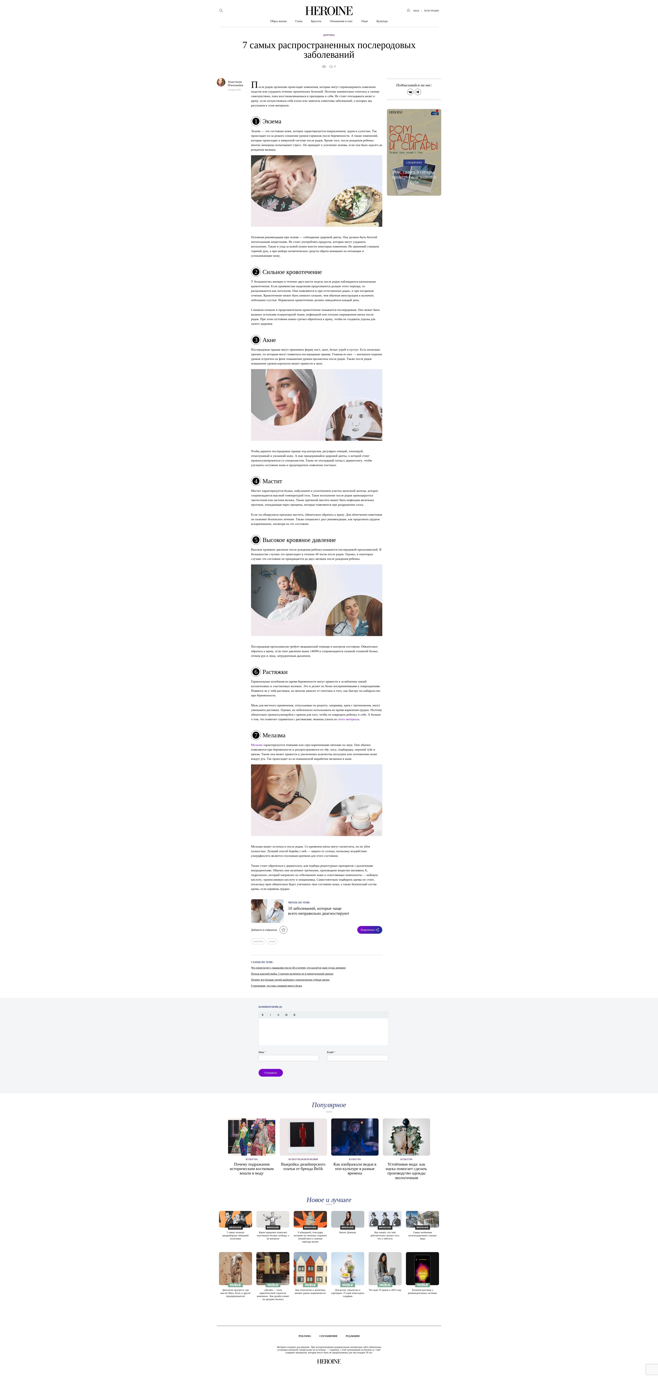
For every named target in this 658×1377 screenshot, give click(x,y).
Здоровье (329, 35)
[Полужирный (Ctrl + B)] (263, 1015)
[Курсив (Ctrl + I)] (270, 1015)
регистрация (431, 11)
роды (272, 941)
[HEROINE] (329, 10)
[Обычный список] (286, 1015)
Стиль (298, 21)
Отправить (270, 1072)
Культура (382, 21)
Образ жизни (278, 21)
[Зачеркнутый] (278, 1015)
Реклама (305, 1336)
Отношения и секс (341, 21)
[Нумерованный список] (294, 1015)
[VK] (410, 92)
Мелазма (257, 745)
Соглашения (328, 1336)
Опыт (364, 21)
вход (416, 11)
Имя (262, 1052)
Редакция (353, 1336)
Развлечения (309, 1159)
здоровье (258, 941)
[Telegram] (418, 92)
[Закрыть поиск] (650, 7)
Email (331, 1052)
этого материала (348, 719)
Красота (316, 21)
